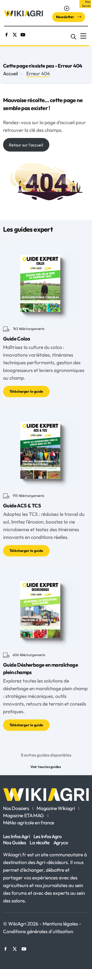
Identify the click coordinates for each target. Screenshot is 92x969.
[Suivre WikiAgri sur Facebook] (6, 34)
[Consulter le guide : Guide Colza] (41, 281)
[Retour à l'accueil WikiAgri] (46, 794)
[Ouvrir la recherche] (73, 36)
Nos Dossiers (16, 808)
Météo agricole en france (28, 823)
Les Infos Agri (16, 836)
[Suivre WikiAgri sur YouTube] (22, 34)
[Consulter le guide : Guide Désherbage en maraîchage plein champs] (41, 608)
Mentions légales (61, 924)
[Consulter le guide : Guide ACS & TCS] (41, 448)
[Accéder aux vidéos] (67, 8)
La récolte (39, 842)
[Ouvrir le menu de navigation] (83, 36)
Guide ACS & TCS (22, 505)
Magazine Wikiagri (56, 808)
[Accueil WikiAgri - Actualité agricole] (23, 13)
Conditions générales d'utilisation (38, 931)
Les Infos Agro (47, 836)
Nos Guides (14, 842)
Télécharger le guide (26, 391)
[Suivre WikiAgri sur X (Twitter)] (14, 34)
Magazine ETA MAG (23, 815)
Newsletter (65, 17)
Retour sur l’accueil (26, 144)
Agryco (60, 842)
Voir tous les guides (45, 766)
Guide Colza (16, 338)
